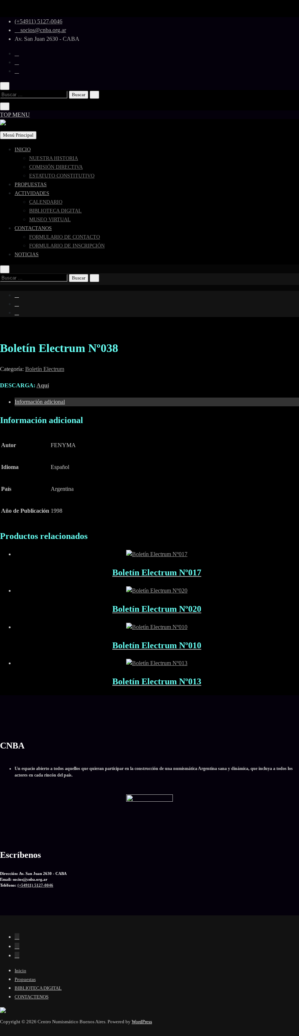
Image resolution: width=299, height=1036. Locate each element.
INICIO (23, 149)
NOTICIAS (27, 254)
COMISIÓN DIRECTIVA (56, 167)
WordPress (142, 1021)
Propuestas (25, 979)
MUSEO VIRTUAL (50, 219)
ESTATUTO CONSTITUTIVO (61, 176)
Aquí (42, 385)
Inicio (20, 970)
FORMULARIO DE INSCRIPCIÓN (67, 246)
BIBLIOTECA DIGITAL (55, 211)
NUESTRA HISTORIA (53, 158)
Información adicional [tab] (40, 402)
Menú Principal (18, 135)
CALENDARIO (45, 202)
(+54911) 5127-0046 (38, 21)
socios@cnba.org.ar (42, 30)
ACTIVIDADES (32, 193)
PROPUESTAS (31, 184)
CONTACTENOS (31, 997)
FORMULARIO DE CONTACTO (64, 237)
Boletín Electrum (44, 369)
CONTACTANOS (33, 228)
